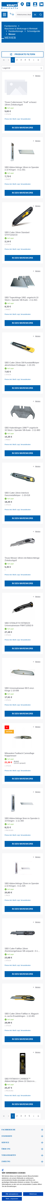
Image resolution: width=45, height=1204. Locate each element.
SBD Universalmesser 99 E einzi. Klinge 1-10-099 (19, 689)
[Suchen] (41, 15)
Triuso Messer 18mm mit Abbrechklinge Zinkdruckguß (22, 559)
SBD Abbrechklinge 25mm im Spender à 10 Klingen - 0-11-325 (22, 884)
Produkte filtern (25, 54)
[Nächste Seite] (33, 60)
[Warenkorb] (41, 4)
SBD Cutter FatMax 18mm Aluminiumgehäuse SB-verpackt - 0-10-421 (22, 950)
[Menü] (5, 15)
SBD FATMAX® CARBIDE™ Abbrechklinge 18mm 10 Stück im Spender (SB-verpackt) (19, 1080)
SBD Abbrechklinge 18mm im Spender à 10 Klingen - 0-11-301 (22, 168)
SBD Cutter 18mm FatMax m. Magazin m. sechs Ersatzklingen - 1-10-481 (22, 1015)
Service (5, 1142)
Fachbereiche (8, 1130)
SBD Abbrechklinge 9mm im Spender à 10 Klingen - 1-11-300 (22, 819)
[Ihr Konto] (35, 4)
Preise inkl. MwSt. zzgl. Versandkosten (18, 119)
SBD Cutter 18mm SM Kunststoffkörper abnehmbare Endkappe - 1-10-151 (22, 364)
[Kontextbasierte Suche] (12, 14)
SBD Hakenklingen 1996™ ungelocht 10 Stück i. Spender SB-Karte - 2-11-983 (22, 429)
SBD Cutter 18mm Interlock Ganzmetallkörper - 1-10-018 (17, 494)
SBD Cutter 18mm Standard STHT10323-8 (17, 233)
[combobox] (24, 15)
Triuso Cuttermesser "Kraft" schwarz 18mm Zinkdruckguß (20, 103)
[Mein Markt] (22, 4)
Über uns (6, 1149)
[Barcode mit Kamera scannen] (35, 15)
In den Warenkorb (22, 128)
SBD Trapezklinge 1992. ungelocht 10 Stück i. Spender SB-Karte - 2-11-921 (21, 298)
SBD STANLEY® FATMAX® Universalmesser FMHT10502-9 (19, 624)
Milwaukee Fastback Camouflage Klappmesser (19, 754)
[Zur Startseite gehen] (10, 5)
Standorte (7, 1136)
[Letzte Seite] (38, 60)
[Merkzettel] (28, 4)
